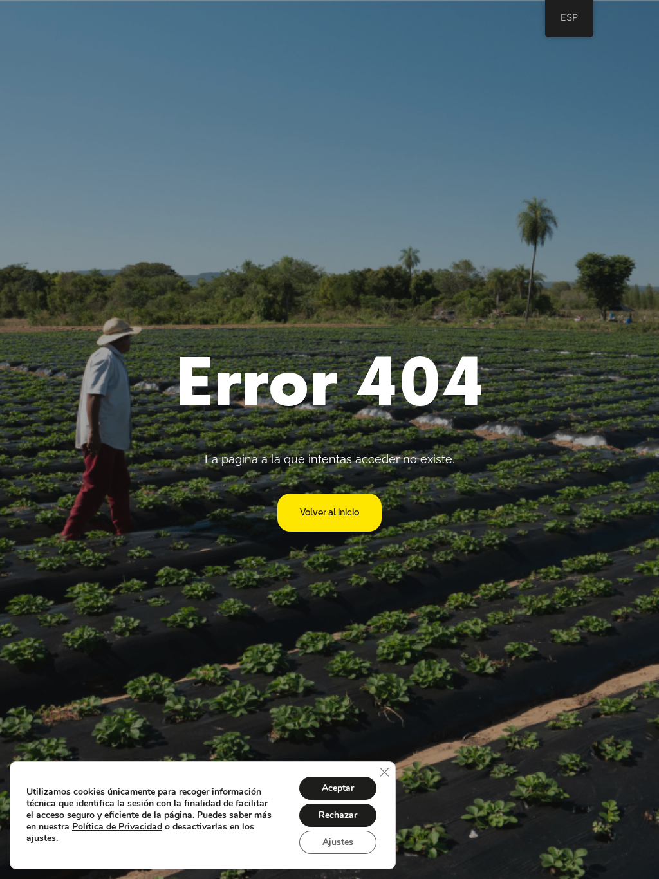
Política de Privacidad (117, 826)
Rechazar (338, 815)
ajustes (41, 838)
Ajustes (337, 842)
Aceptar (338, 788)
